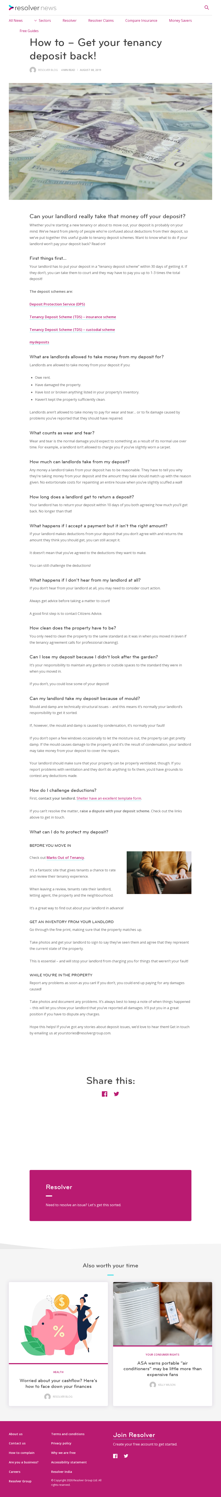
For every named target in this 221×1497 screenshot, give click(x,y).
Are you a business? (23, 1462)
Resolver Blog (48, 70)
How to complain (22, 1453)
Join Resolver (134, 1435)
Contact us (17, 1443)
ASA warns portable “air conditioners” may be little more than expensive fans (162, 1369)
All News (16, 20)
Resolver (70, 20)
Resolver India (61, 1472)
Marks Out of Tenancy (65, 857)
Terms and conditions (67, 1434)
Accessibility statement (69, 1462)
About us (15, 1434)
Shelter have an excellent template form (109, 798)
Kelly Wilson (166, 1385)
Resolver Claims (101, 20)
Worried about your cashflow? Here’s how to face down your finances (58, 1383)
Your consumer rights (162, 1354)
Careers (14, 1472)
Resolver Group (20, 1481)
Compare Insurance (141, 20)
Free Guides (29, 30)
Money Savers (180, 20)
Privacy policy (61, 1443)
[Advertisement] (110, 1140)
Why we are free (63, 1453)
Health (58, 1372)
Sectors (45, 20)
